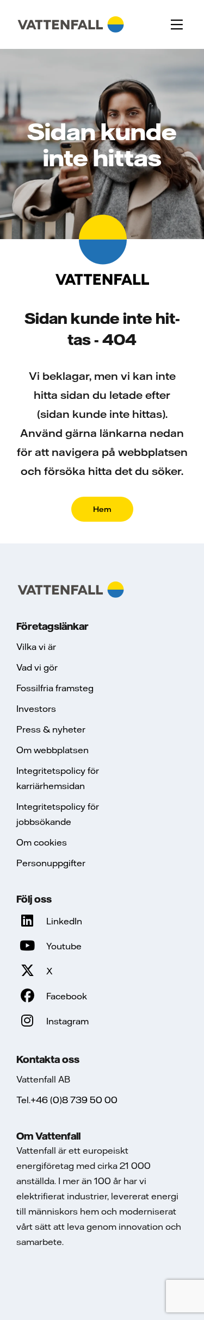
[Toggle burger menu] (177, 24)
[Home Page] (70, 24)
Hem (102, 509)
